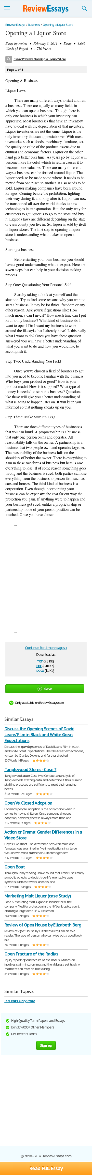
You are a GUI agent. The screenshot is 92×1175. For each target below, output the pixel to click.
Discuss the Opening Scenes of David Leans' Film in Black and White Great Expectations (39, 734)
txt (40, 661)
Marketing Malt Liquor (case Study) (37, 896)
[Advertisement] (46, 577)
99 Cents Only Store (19, 1001)
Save (48, 688)
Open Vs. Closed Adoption (28, 803)
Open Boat (14, 867)
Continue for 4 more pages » (46, 648)
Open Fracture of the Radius (31, 954)
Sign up (46, 1045)
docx (40, 670)
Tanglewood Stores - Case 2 (30, 769)
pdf (39, 665)
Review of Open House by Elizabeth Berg (42, 925)
